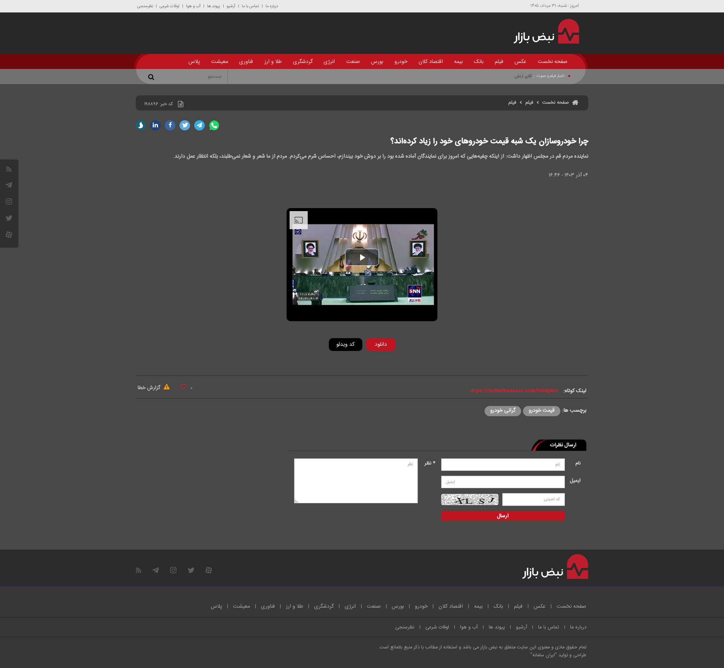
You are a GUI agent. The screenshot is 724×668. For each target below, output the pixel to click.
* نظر (430, 463)
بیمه (458, 61)
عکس (520, 61)
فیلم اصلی (369, 364)
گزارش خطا (150, 388)
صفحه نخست (553, 61)
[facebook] (170, 125)
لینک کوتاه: (574, 391)
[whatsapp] (214, 125)
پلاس (194, 61)
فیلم (499, 61)
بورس (377, 61)
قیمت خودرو (542, 410)
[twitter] (184, 125)
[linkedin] (155, 125)
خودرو (400, 61)
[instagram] (9, 201)
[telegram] (8, 185)
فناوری (246, 61)
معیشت (219, 61)
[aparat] (8, 234)
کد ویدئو (345, 344)
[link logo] (542, 31)
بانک (478, 61)
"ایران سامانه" (544, 655)
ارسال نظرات (563, 445)
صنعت (353, 61)
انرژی (329, 61)
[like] (183, 386)
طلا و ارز (273, 61)
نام (578, 463)
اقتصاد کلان (431, 61)
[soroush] (140, 125)
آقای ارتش (523, 76)
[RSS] (9, 169)
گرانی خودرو (502, 410)
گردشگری (303, 61)
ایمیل (575, 480)
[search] (152, 76)
